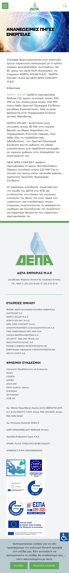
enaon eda (11, 384)
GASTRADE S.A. (14, 313)
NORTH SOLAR (16, 94)
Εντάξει (19, 565)
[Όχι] (64, 556)
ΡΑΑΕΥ (9, 373)
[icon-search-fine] (65, 5)
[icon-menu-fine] (5, 5)
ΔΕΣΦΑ (10, 380)
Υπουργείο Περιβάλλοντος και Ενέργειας (27, 369)
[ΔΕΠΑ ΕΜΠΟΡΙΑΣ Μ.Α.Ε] (34, 6)
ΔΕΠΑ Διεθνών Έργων (17, 387)
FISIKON (10, 376)
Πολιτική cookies (44, 565)
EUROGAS (11, 391)
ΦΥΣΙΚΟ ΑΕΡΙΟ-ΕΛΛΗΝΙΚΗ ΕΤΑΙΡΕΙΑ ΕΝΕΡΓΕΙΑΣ (30, 309)
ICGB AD (10, 398)
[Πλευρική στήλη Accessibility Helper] (64, 537)
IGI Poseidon (12, 395)
